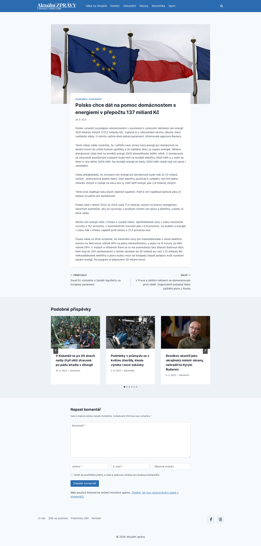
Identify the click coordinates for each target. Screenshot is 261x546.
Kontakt (96, 518)
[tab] (124, 387)
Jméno (77, 466)
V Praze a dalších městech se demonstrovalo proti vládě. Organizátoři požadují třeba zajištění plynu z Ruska (163, 282)
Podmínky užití (80, 518)
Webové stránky (164, 466)
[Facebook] (211, 519)
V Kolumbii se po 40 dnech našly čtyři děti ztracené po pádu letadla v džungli (75, 360)
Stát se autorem (58, 518)
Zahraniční (129, 5)
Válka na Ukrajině (96, 5)
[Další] (205, 350)
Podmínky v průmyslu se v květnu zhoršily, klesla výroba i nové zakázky (130, 360)
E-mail (118, 466)
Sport (172, 5)
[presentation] (75, 332)
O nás (41, 518)
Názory (144, 5)
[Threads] (220, 519)
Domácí (114, 5)
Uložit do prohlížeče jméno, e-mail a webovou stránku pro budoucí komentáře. (117, 474)
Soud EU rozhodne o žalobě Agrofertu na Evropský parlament (96, 280)
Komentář (79, 425)
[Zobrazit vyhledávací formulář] (221, 6)
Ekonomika (158, 5)
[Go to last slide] (55, 350)
